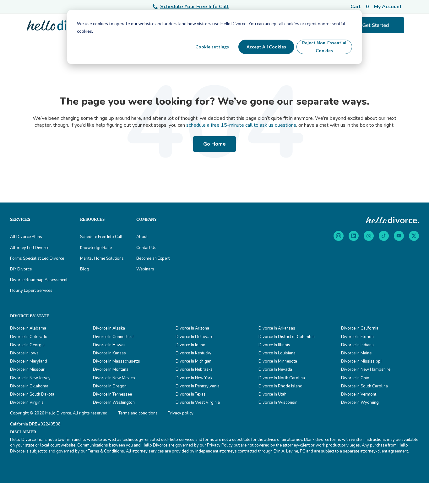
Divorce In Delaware (194, 337)
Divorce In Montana (110, 369)
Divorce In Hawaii (109, 345)
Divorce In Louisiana (277, 353)
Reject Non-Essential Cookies (324, 46)
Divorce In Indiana (357, 345)
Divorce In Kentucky (193, 353)
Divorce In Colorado (28, 337)
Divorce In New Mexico (114, 378)
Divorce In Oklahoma (29, 386)
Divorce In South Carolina (364, 386)
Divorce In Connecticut (113, 337)
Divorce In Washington (114, 402)
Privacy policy (180, 413)
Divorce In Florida (357, 337)
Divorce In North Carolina (281, 378)
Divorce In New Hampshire (365, 369)
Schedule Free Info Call (101, 237)
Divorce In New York (194, 378)
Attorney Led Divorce (29, 248)
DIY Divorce (21, 269)
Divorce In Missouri (28, 369)
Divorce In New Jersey (30, 378)
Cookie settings (212, 46)
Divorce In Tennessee (112, 394)
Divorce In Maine (356, 353)
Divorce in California (359, 328)
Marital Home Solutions (102, 258)
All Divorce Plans (26, 237)
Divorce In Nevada (275, 369)
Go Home (214, 144)
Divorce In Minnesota (277, 361)
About (142, 237)
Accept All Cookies (266, 46)
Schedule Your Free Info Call (194, 6)
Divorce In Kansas (109, 353)
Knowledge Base (96, 248)
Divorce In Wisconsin (277, 402)
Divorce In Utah (272, 394)
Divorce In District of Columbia (286, 337)
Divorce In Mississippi (361, 361)
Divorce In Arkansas (276, 328)
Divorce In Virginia (27, 402)
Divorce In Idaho (190, 345)
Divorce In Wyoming (360, 402)
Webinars (145, 269)
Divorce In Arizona (192, 328)
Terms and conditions (138, 413)
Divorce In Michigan (193, 361)
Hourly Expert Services (31, 290)
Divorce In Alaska (109, 328)
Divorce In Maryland (28, 361)
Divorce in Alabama (28, 328)
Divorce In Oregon (110, 386)
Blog (84, 269)
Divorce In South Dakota (32, 394)
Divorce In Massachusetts (116, 361)
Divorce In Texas (191, 394)
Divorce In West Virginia (198, 402)
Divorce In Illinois (274, 345)
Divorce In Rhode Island (280, 386)
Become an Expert (153, 258)
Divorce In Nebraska (194, 369)
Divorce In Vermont (358, 394)
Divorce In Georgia (27, 345)
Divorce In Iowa (24, 353)
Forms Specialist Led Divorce (37, 258)
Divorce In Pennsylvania (198, 386)
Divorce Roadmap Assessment (39, 280)
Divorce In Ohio (355, 378)
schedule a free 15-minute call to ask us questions (241, 125)
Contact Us (146, 248)
